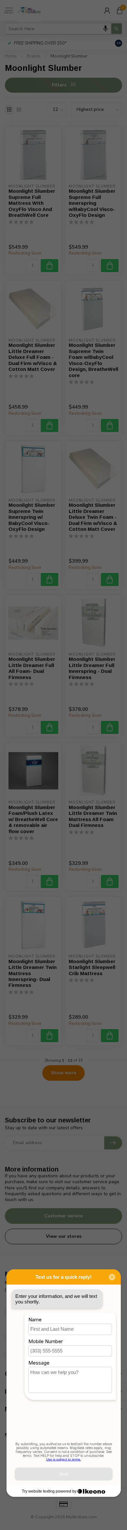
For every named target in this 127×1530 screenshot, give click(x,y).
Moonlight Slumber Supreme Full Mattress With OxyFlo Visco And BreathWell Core (31, 203)
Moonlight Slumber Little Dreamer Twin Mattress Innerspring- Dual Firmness (32, 973)
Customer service (63, 1216)
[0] (119, 10)
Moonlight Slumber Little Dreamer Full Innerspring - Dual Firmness (92, 668)
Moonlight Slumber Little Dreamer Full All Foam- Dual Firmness (31, 668)
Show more (63, 1073)
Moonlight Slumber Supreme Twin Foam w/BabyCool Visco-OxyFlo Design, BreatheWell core (93, 360)
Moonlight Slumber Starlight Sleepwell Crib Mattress (92, 967)
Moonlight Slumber (69, 56)
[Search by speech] (105, 28)
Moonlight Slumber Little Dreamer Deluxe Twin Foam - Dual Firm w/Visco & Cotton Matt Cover (93, 517)
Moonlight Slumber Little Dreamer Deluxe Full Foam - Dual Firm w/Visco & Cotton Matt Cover (32, 357)
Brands (34, 56)
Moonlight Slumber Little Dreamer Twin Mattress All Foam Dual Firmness (93, 816)
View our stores (63, 1236)
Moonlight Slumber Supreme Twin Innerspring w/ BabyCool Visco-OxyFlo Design (31, 517)
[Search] (116, 28)
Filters (60, 85)
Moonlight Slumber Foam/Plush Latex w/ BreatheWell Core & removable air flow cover (33, 819)
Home (11, 56)
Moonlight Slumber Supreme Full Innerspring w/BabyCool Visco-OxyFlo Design (92, 203)
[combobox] (58, 28)
